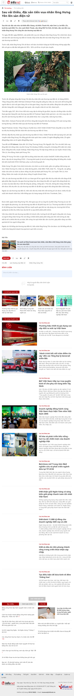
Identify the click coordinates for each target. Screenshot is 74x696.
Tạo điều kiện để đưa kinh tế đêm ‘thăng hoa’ (55, 575)
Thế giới (26, 674)
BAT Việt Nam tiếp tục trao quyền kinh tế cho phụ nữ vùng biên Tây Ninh (55, 383)
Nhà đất (43, 604)
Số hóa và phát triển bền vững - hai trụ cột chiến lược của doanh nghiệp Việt (54, 439)
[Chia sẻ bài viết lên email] (11, 21)
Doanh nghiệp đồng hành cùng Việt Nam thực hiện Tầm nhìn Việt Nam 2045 (55, 411)
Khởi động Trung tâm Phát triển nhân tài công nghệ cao (28, 311)
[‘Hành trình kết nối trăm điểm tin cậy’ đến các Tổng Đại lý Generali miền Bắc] (19, 361)
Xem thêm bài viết (37, 599)
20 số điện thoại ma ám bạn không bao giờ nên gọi (18, 657)
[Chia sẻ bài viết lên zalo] (7, 21)
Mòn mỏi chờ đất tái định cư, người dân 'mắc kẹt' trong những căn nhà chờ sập (54, 624)
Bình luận (6, 258)
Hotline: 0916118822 (45, 2)
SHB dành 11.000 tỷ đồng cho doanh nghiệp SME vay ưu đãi (53, 520)
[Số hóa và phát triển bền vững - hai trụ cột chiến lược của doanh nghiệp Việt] (19, 444)
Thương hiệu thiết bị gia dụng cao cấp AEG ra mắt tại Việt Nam (10, 311)
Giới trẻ (41, 674)
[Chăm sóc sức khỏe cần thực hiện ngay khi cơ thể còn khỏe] (46, 300)
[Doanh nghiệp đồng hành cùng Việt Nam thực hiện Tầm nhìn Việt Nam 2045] (19, 417)
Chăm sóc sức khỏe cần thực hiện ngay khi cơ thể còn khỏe (45, 311)
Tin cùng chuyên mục (11, 319)
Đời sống (8, 674)
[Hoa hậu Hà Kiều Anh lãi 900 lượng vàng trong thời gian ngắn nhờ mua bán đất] (46, 613)
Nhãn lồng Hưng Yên (36, 263)
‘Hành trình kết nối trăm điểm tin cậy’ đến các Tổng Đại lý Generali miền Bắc (55, 356)
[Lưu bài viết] (18, 21)
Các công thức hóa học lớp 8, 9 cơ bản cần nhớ (17, 637)
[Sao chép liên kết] (14, 21)
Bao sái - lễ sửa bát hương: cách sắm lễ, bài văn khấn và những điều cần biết (17, 663)
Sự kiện (3, 677)
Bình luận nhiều (27, 604)
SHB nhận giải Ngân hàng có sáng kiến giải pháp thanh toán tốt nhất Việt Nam (55, 494)
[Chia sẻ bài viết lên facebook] (3, 21)
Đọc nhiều (10, 604)
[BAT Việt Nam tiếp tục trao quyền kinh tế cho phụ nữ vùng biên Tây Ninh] (19, 389)
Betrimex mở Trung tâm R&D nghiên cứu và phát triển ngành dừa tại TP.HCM (54, 466)
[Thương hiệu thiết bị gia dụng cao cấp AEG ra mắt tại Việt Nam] (10, 300)
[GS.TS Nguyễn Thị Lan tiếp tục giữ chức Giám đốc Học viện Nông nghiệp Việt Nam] (64, 300)
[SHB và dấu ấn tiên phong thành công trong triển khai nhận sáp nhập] (19, 555)
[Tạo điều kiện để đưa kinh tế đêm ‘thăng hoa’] (19, 583)
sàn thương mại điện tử (17, 263)
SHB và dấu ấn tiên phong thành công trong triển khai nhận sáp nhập (54, 549)
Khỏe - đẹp (49, 674)
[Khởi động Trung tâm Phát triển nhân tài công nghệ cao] (28, 300)
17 (19, 616)
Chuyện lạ (59, 674)
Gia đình (33, 674)
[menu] (3, 2)
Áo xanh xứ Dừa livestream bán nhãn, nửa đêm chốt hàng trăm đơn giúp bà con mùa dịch (44, 243)
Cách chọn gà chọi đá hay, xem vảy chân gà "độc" (18, 650)
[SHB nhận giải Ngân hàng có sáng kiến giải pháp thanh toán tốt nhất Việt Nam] (19, 500)
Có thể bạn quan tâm (11, 292)
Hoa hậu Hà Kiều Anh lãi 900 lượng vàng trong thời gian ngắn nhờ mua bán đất (64, 611)
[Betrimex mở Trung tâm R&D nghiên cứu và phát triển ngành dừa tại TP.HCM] (19, 472)
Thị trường (7, 8)
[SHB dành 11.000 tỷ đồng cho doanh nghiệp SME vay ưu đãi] (19, 527)
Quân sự (67, 674)
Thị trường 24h (19, 8)
